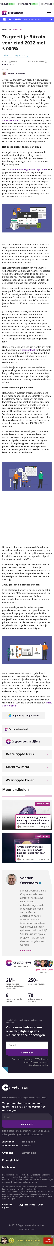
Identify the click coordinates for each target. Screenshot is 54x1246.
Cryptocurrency (27, 1204)
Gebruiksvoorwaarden (38, 1065)
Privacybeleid (9, 1160)
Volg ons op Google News (25, 715)
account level (28, 349)
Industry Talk (17, 29)
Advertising (29, 1152)
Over (40, 1204)
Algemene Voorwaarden (9, 1143)
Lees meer (26, 950)
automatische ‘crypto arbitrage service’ (29, 169)
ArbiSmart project (11, 120)
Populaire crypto (7, 1206)
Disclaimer (8, 1167)
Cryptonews (6, 29)
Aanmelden (27, 1052)
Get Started (48, 1240)
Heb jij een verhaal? (28, 1143)
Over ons (7, 1152)
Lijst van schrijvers (44, 969)
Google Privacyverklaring (35, 1062)
